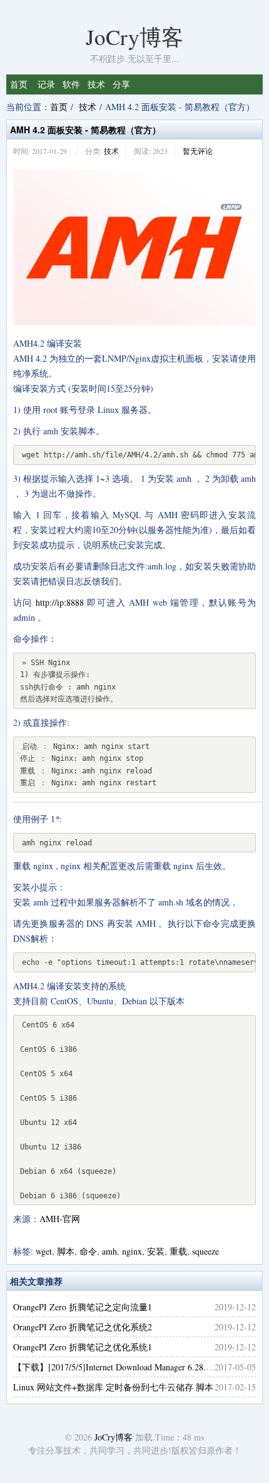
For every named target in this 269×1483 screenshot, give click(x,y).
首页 (19, 84)
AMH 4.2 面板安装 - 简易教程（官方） (85, 129)
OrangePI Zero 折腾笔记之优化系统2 (82, 1327)
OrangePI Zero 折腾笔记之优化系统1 (82, 1347)
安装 (156, 1251)
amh (109, 1251)
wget (44, 1251)
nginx (132, 1251)
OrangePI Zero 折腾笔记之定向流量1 (82, 1307)
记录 (46, 84)
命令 (88, 1251)
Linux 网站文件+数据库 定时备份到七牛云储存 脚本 (113, 1387)
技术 (96, 84)
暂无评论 (198, 151)
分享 (121, 84)
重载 (178, 1251)
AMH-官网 (59, 1219)
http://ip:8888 (60, 602)
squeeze (205, 1251)
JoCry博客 (134, 36)
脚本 (65, 1251)
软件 (71, 84)
